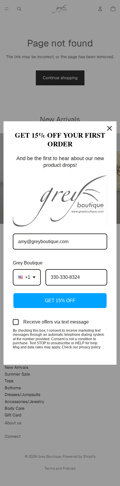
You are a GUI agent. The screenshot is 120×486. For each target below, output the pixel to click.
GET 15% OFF (60, 300)
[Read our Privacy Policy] (106, 331)
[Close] (110, 128)
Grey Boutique (28, 262)
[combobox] (27, 277)
